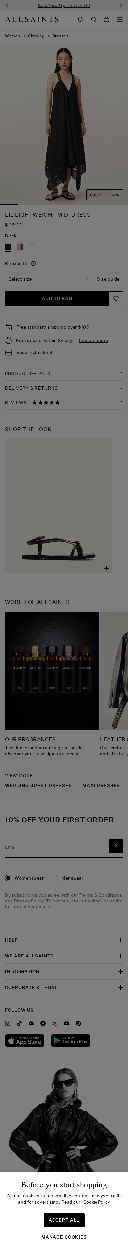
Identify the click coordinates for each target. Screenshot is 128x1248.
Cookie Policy (96, 1202)
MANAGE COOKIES (64, 1237)
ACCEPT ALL (64, 1220)
